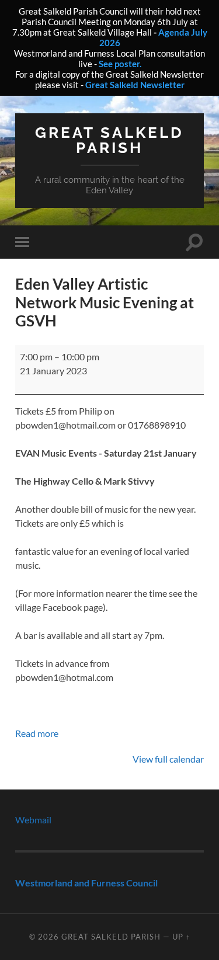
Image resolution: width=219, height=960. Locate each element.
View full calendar (168, 758)
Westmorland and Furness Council (86, 882)
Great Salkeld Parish (109, 139)
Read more (36, 733)
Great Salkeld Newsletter (135, 84)
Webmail (33, 819)
